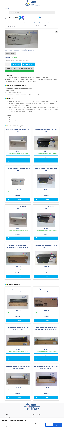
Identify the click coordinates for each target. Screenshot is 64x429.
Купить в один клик (28, 64)
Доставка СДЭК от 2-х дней (20, 71)
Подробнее (17, 157)
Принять (58, 425)
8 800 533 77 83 (13, 17)
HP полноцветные (26, 25)
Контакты (34, 417)
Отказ (49, 425)
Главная (7, 25)
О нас (62, 5)
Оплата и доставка (36, 414)
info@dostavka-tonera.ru (23, 20)
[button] (56, 32)
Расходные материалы (15, 25)
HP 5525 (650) (35, 25)
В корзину (17, 64)
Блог (62, 17)
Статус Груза (8, 417)
